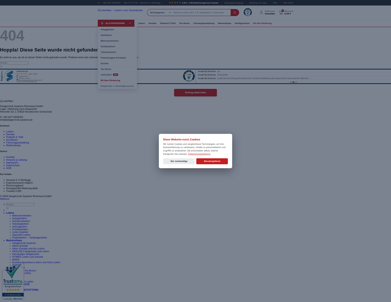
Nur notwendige (179, 161)
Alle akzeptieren (212, 161)
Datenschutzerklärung (199, 154)
